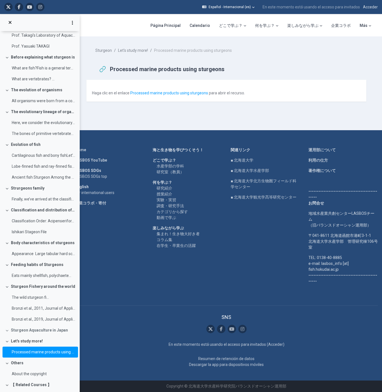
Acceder (370, 7)
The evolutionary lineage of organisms (43, 111)
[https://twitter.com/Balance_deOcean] (8, 7)
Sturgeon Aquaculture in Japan (39, 330)
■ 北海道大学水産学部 (250, 170)
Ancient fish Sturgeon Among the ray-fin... (43, 177)
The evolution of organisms (36, 90)
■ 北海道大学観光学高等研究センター (263, 197)
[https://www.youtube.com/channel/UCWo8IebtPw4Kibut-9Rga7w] (29, 7)
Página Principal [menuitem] (165, 25)
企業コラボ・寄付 (90, 203)
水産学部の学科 (170, 166)
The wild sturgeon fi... (30, 297)
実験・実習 (166, 200)
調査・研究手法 (170, 206)
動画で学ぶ (166, 217)
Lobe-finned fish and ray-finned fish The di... (43, 166)
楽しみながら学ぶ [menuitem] (303, 25)
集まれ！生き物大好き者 (178, 234)
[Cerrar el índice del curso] (10, 23)
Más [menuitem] (363, 25)
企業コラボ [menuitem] (341, 25)
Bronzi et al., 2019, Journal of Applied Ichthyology (43, 319)
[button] (228, 7)
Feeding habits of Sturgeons (37, 264)
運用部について (322, 150)
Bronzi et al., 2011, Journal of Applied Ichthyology (43, 308)
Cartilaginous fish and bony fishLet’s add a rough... (43, 155)
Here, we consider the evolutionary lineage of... (43, 122)
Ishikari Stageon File (29, 232)
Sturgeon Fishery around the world (43, 286)
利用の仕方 (318, 160)
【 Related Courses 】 (31, 384)
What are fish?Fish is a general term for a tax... (43, 68)
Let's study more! (27, 341)
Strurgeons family (27, 188)
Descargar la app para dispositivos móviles (226, 364)
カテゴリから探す (172, 211)
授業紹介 (164, 194)
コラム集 (164, 239)
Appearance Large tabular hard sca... (43, 253)
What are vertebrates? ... (33, 79)
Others (17, 363)
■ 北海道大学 (242, 160)
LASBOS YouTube (91, 160)
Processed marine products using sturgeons (43, 352)
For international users (94, 192)
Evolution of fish (26, 144)
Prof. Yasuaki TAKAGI (30, 46)
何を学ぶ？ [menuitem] (265, 25)
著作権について (322, 170)
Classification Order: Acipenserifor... (43, 221)
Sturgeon (103, 50)
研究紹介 (164, 188)
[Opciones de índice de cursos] (72, 23)
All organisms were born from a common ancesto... (43, 101)
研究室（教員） (170, 172)
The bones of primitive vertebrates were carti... (43, 133)
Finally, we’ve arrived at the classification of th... (43, 199)
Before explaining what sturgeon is (43, 57)
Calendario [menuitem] (200, 25)
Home (80, 150)
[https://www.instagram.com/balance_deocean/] (40, 7)
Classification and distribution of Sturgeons (43, 210)
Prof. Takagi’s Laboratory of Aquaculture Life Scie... (43, 35)
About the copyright (29, 374)
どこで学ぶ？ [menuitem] (230, 25)
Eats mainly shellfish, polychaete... (41, 275)
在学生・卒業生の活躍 (176, 245)
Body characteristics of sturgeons (43, 243)
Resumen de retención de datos (226, 358)
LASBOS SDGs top (91, 176)
